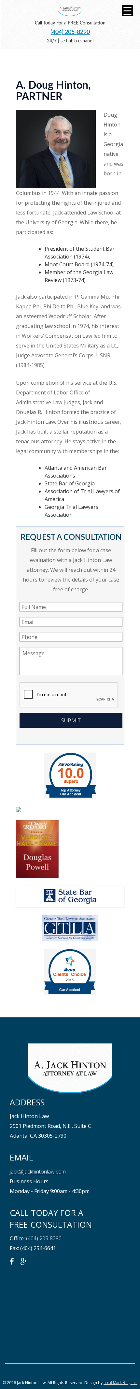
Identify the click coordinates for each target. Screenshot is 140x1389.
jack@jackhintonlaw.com (38, 1171)
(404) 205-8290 (70, 32)
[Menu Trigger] (127, 10)
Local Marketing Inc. (120, 1382)
